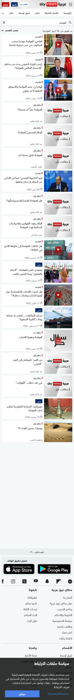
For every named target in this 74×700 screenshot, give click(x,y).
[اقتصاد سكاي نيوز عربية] (23, 4)
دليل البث (32, 620)
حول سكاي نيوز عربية (61, 603)
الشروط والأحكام (63, 615)
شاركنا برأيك (65, 638)
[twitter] (24, 581)
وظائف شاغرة (64, 626)
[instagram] (13, 581)
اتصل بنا (67, 597)
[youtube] (36, 581)
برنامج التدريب (64, 609)
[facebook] (3, 581)
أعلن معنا (67, 632)
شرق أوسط (66, 655)
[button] (4, 22)
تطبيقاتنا (32, 597)
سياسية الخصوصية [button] (58, 693)
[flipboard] (58, 581)
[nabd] (70, 581)
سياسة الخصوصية (62, 620)
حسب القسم (11, 30)
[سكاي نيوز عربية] (53, 4)
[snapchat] (47, 581)
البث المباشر (30, 615)
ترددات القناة (30, 609)
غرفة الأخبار (31, 655)
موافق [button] (22, 694)
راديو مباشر (31, 603)
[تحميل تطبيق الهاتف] (37, 569)
